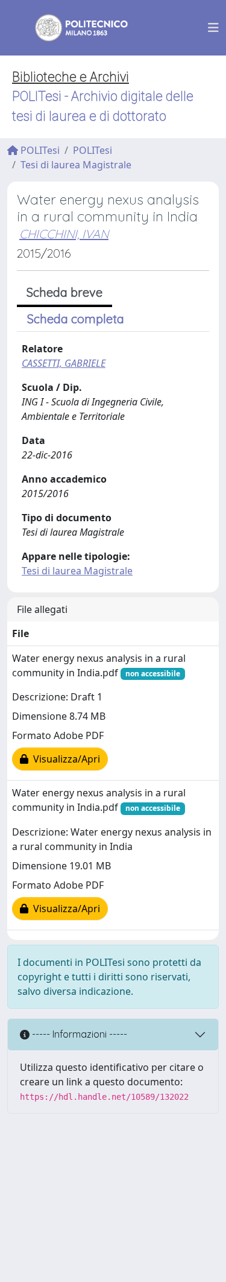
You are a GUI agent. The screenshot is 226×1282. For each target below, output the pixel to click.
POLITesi (39, 150)
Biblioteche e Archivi (70, 76)
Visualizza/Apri (64, 759)
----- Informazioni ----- (78, 1034)
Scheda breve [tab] (64, 292)
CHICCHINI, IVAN (63, 233)
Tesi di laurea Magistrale (75, 164)
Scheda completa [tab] (75, 318)
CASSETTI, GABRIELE (63, 363)
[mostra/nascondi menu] (213, 28)
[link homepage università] (73, 27)
